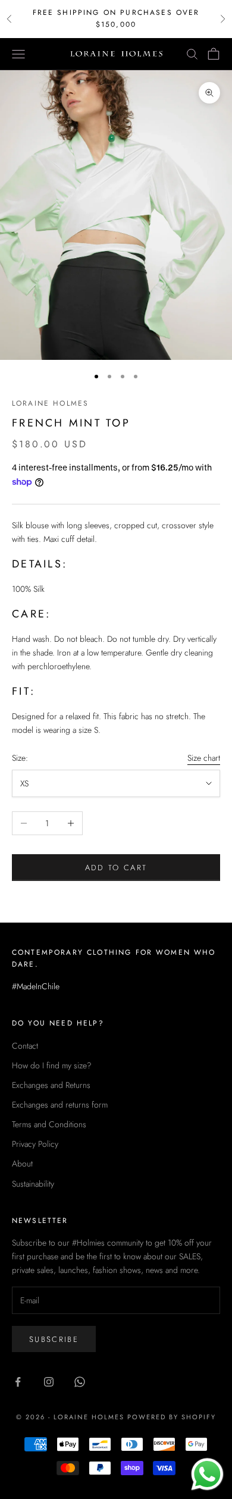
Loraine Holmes (50, 403)
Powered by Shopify (171, 1417)
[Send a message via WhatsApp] (207, 1474)
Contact (25, 1046)
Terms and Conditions (49, 1124)
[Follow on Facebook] (18, 1382)
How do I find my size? (52, 1065)
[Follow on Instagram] (49, 1382)
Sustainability (33, 1184)
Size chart (203, 758)
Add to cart (116, 867)
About (22, 1163)
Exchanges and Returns (51, 1085)
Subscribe (54, 1339)
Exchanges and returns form (60, 1105)
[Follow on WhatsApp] (80, 1382)
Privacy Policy (35, 1144)
